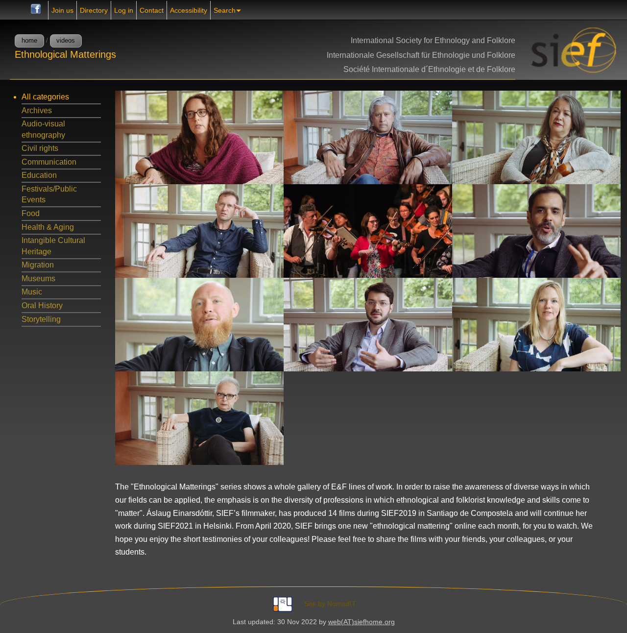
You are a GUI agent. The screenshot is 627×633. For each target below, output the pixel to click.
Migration (38, 265)
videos (65, 40)
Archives (37, 110)
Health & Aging (48, 227)
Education (39, 175)
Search (225, 10)
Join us (62, 10)
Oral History (42, 305)
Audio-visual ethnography (43, 129)
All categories (45, 97)
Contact (152, 10)
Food (31, 213)
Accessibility (188, 10)
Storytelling (41, 319)
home (29, 40)
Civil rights (40, 148)
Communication (49, 162)
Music (32, 292)
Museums (38, 278)
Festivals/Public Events (49, 194)
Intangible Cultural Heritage (53, 245)
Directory (94, 10)
